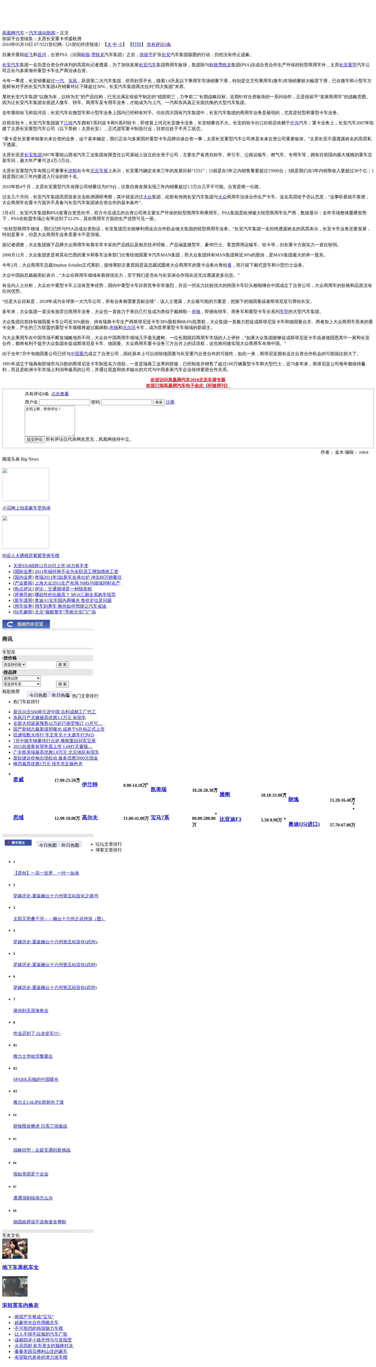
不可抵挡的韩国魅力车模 (39, 1328)
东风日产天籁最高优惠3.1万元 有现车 (49, 717)
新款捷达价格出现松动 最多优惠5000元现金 (55, 758)
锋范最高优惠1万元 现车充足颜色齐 (48, 763)
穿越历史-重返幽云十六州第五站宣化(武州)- (55, 941)
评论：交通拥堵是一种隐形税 (63, 589)
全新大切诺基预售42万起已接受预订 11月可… (57, 723)
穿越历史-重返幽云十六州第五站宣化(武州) (55, 964)
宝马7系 (160, 817)
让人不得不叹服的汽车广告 (41, 1334)
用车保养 (23, 606)
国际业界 (23, 571)
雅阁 (225, 794)
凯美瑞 (159, 789)
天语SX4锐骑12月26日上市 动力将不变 (50, 565)
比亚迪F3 (230, 819)
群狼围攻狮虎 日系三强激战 (40, 1126)
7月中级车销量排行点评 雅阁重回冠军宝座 (54, 740)
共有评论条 (159, 44)
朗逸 (293, 799)
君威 (18, 779)
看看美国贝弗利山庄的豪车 (41, 1351)
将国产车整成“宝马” (34, 1316)
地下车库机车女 (20, 1267)
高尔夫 (90, 817)
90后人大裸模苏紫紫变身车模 (30, 555)
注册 (170, 402)
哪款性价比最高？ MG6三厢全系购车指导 (75, 594)
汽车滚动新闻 (42, 33)
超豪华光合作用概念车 (37, 1322)
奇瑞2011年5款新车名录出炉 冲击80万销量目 (78, 577)
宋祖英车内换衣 (20, 1305)
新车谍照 (23, 600)
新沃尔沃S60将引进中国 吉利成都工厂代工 (54, 711)
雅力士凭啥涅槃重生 (33, 1056)
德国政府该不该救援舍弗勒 (39, 1222)
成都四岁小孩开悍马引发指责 (43, 1340)
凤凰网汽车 (13, 33)
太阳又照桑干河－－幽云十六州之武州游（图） (59, 918)
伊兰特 (90, 784)
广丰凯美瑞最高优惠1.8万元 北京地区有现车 (56, 752)
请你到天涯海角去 (30, 1010)
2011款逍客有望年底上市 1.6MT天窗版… (52, 746)
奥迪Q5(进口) (304, 824)
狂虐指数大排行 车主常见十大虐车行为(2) (53, 735)
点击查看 (60, 393)
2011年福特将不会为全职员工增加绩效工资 (76, 571)
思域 (18, 817)
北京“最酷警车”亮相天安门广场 (65, 612)
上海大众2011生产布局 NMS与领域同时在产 (77, 583)
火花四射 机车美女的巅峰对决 (44, 1345)
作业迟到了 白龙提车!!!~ (37, 1033)
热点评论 (23, 589)
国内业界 (23, 577)
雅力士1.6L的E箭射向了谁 (38, 1102)
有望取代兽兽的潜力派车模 (41, 1357)
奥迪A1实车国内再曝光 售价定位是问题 (73, 600)
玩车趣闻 (23, 612)
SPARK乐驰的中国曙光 (35, 1079)
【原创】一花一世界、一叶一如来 (46, 873)
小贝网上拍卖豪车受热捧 (26, 508)
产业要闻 (23, 583)
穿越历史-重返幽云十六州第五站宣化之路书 (55, 896)
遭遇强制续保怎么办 (33, 1198)
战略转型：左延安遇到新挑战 (41, 1150)
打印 (136, 44)
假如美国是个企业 (30, 1174)
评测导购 (23, 594)
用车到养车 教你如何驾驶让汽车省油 (70, 606)
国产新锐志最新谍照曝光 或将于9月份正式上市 (59, 729)
